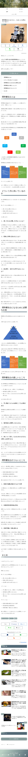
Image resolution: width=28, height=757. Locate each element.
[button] (18, 49)
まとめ (5, 91)
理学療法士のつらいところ (10, 88)
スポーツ (11, 618)
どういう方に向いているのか (11, 80)
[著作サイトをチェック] (7, 634)
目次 (13, 73)
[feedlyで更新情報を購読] (20, 634)
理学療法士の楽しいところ (10, 85)
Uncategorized (5, 618)
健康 (16, 618)
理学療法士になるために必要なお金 (12, 82)
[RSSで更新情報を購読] (14, 638)
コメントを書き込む (14, 738)
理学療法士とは (7, 77)
